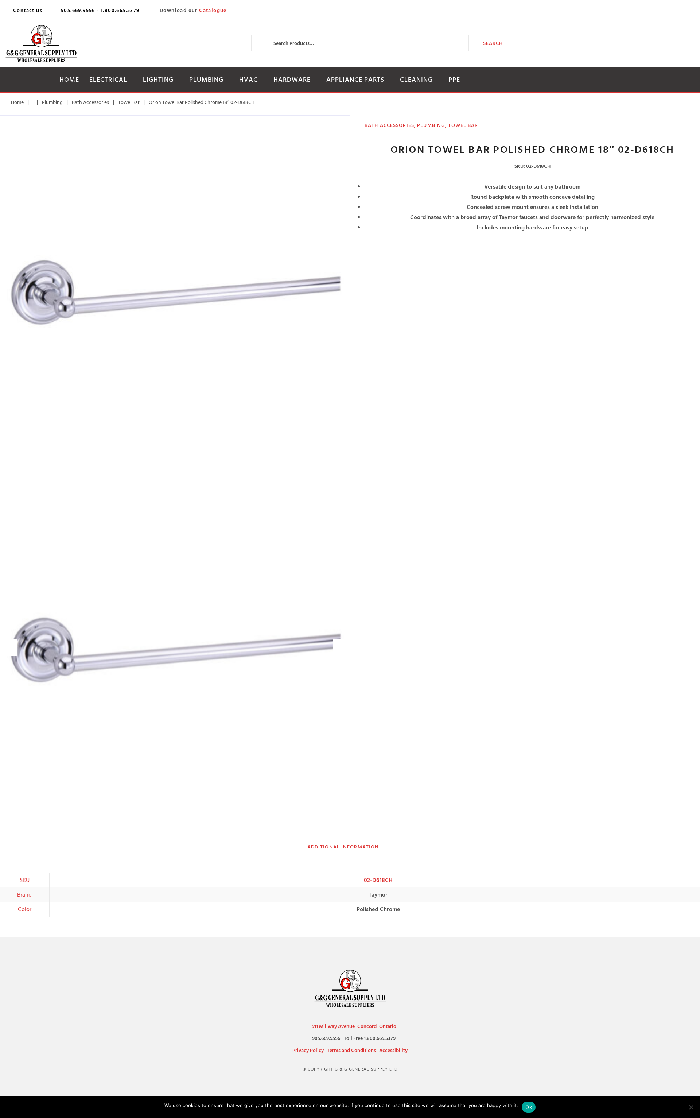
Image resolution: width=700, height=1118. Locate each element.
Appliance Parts (355, 79)
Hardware (292, 79)
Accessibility (393, 1050)
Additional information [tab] (343, 847)
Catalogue (213, 10)
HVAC (248, 79)
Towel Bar (129, 102)
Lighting (158, 79)
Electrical (108, 79)
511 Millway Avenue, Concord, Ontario (354, 1026)
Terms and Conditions (351, 1050)
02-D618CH (378, 880)
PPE (454, 79)
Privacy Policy (308, 1050)
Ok (528, 1107)
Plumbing (206, 79)
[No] (691, 1107)
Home (69, 79)
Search (493, 43)
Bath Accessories (90, 102)
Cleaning (416, 79)
